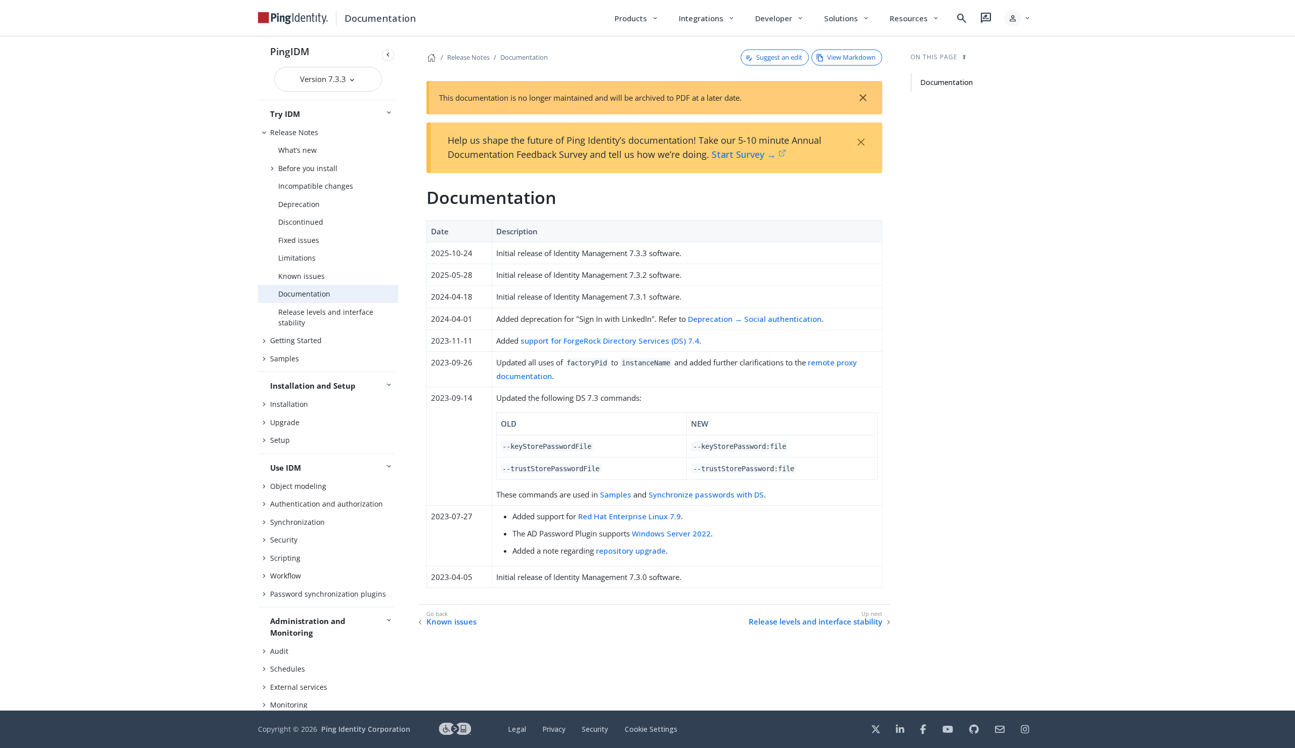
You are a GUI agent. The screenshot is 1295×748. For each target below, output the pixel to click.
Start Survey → (744, 154)
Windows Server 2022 (671, 533)
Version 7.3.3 (324, 79)
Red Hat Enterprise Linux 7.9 (629, 516)
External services (298, 687)
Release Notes (294, 132)
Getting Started (296, 340)
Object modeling (298, 486)
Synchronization (297, 522)
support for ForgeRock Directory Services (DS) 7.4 (610, 341)
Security (283, 540)
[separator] (398, 373)
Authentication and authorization (326, 504)
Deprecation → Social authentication (755, 319)
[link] (293, 18)
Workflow (285, 575)
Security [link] (595, 729)
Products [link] (637, 18)
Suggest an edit (779, 57)
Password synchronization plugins (328, 594)
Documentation (304, 294)
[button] (1017, 18)
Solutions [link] (847, 18)
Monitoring (289, 705)
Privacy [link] (554, 729)
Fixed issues (298, 240)
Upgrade (284, 422)
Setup (280, 440)
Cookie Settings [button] (651, 729)
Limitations (297, 258)
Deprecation (299, 204)
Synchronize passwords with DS (706, 494)
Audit (279, 651)
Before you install (307, 168)
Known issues (301, 276)
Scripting (285, 558)
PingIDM (290, 51)
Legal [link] (517, 729)
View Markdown (851, 57)
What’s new (297, 150)
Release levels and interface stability (325, 317)
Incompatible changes (315, 186)
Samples (284, 358)
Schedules (287, 669)
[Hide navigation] (388, 55)
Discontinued (300, 222)
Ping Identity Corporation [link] (365, 729)
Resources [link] (914, 18)
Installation (289, 404)
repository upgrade (631, 551)
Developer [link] (779, 18)
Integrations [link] (707, 18)
